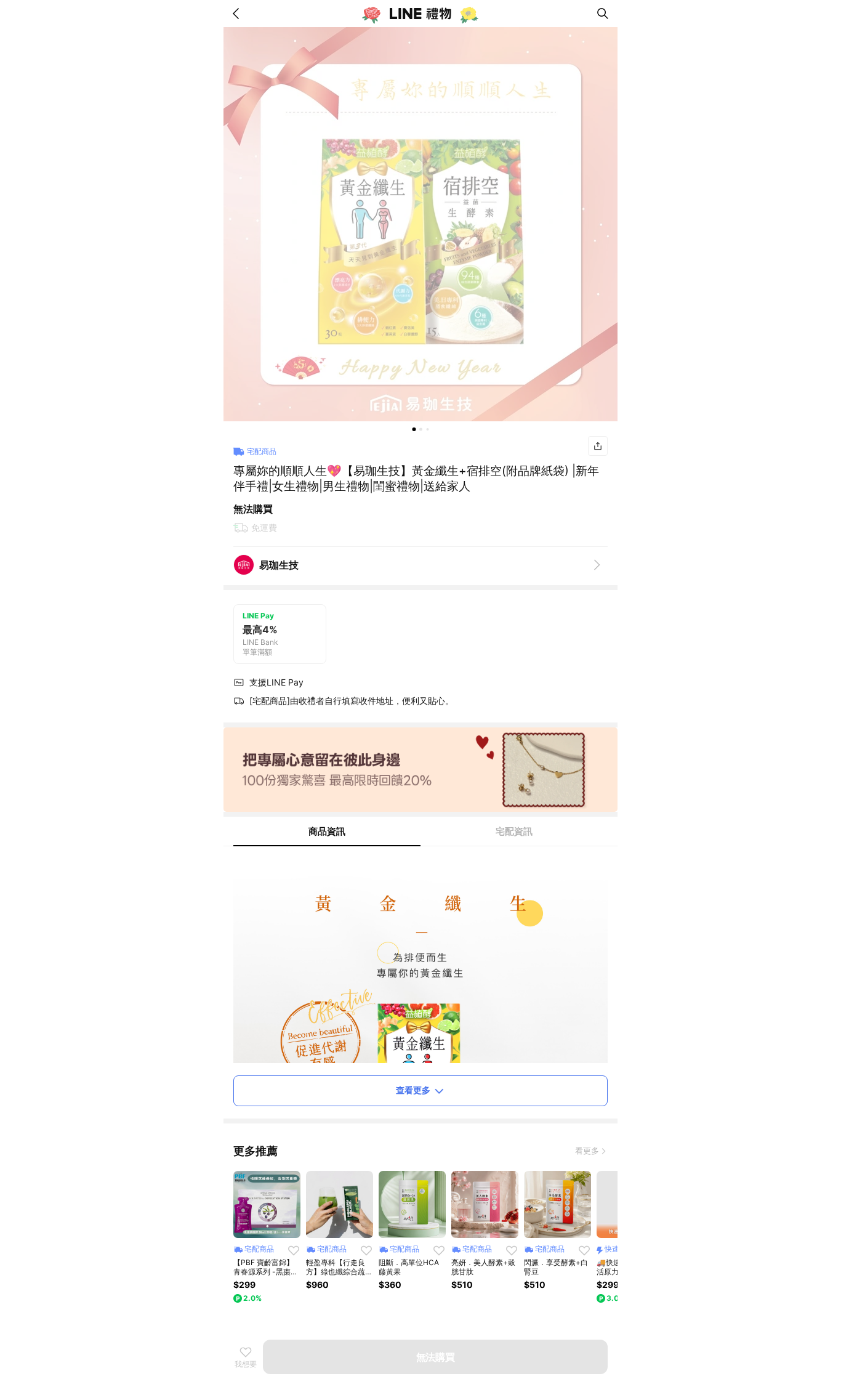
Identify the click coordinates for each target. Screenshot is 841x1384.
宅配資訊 (514, 831)
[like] (293, 1250)
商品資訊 (326, 831)
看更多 (587, 1150)
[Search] (602, 13)
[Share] (598, 446)
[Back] (238, 13)
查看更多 (413, 1090)
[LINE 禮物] (420, 13)
